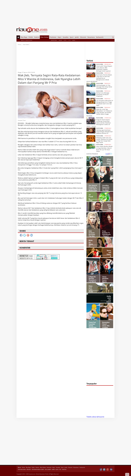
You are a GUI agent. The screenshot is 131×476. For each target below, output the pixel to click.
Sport (72, 37)
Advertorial (54, 40)
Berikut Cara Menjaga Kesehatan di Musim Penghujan (102, 94)
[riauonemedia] (100, 469)
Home (19, 44)
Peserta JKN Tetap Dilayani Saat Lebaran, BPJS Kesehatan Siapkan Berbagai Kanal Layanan (104, 68)
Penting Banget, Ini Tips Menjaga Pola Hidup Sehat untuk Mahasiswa (104, 86)
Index (73, 40)
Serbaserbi (99, 37)
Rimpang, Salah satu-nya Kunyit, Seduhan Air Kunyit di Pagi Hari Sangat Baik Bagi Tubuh (104, 140)
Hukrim (36, 37)
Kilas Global (44, 37)
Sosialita (65, 37)
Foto (65, 40)
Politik (31, 37)
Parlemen (53, 37)
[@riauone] (104, 469)
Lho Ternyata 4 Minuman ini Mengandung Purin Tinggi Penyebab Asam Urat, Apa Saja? (104, 103)
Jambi (77, 37)
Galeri (60, 40)
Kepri (59, 37)
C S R (69, 40)
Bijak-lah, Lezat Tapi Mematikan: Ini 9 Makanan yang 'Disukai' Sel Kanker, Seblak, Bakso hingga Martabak (99, 112)
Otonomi (83, 37)
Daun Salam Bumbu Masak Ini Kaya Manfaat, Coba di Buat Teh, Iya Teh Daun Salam (104, 149)
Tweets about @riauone (95, 417)
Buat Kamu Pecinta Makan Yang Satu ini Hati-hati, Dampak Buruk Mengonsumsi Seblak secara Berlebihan (99, 78)
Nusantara (91, 37)
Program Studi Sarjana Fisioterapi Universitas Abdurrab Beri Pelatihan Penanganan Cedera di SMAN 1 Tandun (98, 123)
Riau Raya (24, 37)
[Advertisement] (65, 12)
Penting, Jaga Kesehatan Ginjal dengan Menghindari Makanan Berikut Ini (104, 131)
